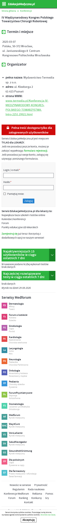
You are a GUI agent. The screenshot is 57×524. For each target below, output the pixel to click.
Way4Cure (14, 424)
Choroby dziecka (17, 384)
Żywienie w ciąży (16, 465)
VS (4, 434)
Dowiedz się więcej (48, 515)
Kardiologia (15, 337)
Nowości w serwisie (20, 485)
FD (4, 305)
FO (4, 372)
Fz (4, 316)
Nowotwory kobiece (18, 373)
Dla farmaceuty (17, 471)
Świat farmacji (15, 476)
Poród (12, 331)
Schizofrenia (14, 398)
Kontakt (28, 502)
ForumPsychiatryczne (20, 393)
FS (4, 405)
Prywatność (41, 485)
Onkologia (14, 371)
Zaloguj (28, 201)
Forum (12, 498)
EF (4, 472)
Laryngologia (16, 348)
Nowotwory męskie (18, 376)
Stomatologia (16, 404)
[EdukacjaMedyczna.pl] (28, 4)
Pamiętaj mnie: (15, 194)
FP (4, 383)
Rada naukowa (36, 489)
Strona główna (9, 11)
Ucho (11, 351)
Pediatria (14, 382)
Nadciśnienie (15, 340)
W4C (4, 425)
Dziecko (12, 320)
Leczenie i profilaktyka (19, 407)
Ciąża (11, 328)
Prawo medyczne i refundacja (22, 474)
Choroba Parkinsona (18, 365)
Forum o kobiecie (18, 315)
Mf (4, 416)
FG (4, 327)
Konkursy (36, 498)
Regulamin (19, 489)
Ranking (23, 498)
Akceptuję (28, 520)
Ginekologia (15, 326)
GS (4, 452)
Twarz (12, 309)
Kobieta (12, 317)
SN (4, 443)
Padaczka (13, 362)
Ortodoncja (14, 409)
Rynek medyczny (17, 418)
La (4, 350)
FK (4, 339)
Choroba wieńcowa (18, 342)
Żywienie (13, 387)
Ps (4, 394)
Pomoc (49, 493)
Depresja (13, 395)
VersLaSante (15, 433)
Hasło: (7, 182)
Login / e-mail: (11, 170)
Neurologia (15, 359)
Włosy (12, 306)
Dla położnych (16, 460)
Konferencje (26, 11)
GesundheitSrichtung (20, 451)
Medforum (14, 415)
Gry (47, 498)
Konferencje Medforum (16, 493)
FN (4, 361)
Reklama (37, 493)
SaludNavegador (18, 442)
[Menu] (4, 4)
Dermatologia (16, 304)
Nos (11, 353)
